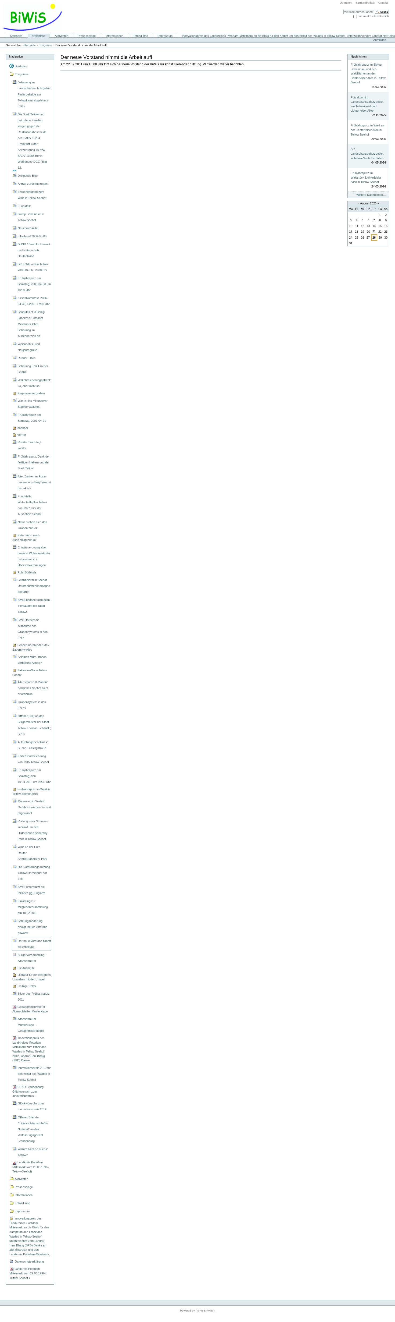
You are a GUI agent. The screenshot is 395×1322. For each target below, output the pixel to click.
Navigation (16, 56)
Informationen (114, 35)
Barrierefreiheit (365, 2)
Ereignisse (38, 35)
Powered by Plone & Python (197, 1310)
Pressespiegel (87, 35)
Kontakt (383, 2)
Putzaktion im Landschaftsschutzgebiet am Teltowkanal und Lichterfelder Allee (367, 104)
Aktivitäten (61, 35)
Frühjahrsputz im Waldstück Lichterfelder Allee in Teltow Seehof (366, 177)
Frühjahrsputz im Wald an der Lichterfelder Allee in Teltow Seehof (367, 130)
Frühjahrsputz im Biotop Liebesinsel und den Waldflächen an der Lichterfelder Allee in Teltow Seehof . (368, 73)
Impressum (165, 35)
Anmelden (379, 39)
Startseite (16, 35)
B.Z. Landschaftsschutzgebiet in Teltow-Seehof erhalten (367, 154)
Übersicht (346, 2)
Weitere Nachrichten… (371, 194)
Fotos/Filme (140, 35)
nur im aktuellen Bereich (373, 16)
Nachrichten (359, 56)
